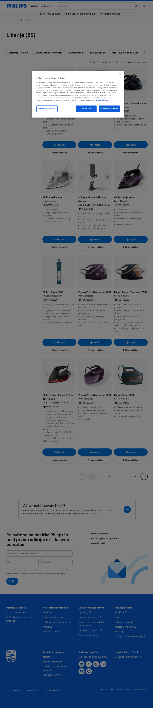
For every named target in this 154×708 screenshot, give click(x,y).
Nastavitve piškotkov (47, 108)
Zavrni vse (86, 108)
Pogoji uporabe (102, 100)
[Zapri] (120, 74)
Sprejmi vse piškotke (109, 108)
